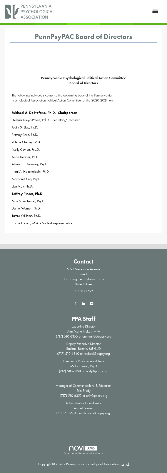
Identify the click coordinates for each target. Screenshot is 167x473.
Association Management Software (83, 453)
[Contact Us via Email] (91, 303)
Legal (125, 464)
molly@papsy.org (96, 371)
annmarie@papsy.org (96, 336)
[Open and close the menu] (109, 11)
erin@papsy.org (96, 396)
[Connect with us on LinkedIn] (83, 303)
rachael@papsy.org (97, 353)
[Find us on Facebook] (75, 303)
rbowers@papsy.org (96, 413)
